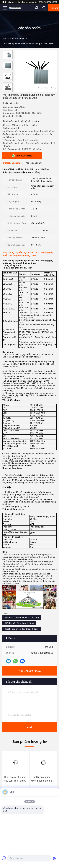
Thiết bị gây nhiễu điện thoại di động (21, 43)
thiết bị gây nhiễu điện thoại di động (22, 629)
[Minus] (55, 792)
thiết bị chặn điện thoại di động (19, 623)
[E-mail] (22, 661)
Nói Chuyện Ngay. (29, 670)
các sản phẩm (17, 38)
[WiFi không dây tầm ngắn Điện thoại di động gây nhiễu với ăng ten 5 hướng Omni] (36, 71)
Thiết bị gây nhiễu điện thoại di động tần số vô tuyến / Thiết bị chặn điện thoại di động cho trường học (42, 779)
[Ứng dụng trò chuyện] (8, 661)
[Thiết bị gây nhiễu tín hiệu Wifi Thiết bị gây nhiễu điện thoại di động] (15, 762)
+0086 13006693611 (47, 2)
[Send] (54, 858)
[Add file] (4, 858)
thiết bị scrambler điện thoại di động (22, 617)
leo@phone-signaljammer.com (19, 2)
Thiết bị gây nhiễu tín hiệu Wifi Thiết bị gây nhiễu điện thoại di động (15, 779)
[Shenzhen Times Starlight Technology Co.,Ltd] (15, 7)
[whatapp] (15, 661)
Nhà (4, 38)
